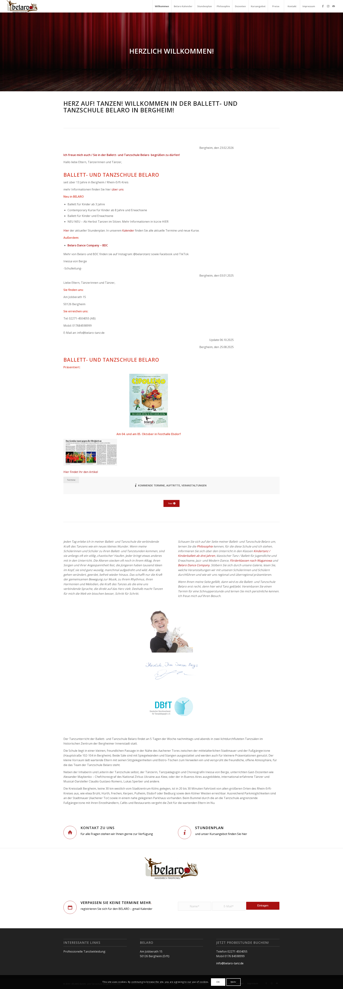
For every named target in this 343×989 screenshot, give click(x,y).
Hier (66, 230)
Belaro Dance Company (194, 565)
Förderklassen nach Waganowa (251, 560)
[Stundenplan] (184, 832)
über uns (117, 189)
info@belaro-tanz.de (229, 963)
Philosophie (205, 546)
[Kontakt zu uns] (70, 832)
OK (218, 981)
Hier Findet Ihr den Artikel (80, 472)
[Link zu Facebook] (322, 6)
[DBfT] (171, 707)
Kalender (128, 230)
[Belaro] (22, 6)
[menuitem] (161, 6)
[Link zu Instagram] (328, 6)
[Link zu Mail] (333, 6)
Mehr (233, 981)
